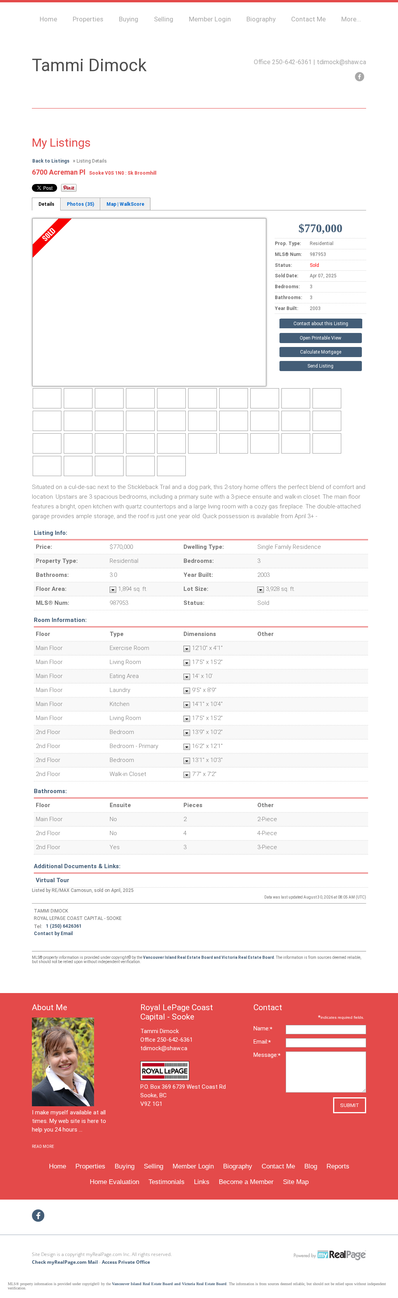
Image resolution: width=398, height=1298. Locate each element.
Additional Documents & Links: (77, 866)
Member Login (210, 19)
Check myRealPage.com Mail (65, 1262)
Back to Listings (51, 161)
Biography (261, 19)
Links (201, 1182)
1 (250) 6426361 (64, 926)
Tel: (38, 926)
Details (46, 204)
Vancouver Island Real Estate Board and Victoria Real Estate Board (208, 957)
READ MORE (43, 1146)
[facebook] (359, 76)
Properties (88, 19)
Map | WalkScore (125, 204)
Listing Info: (50, 532)
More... (351, 19)
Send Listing (320, 366)
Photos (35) (80, 204)
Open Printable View (320, 338)
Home (48, 19)
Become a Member (246, 1182)
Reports (337, 1166)
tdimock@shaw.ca (341, 62)
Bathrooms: (50, 791)
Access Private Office (126, 1262)
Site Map (296, 1182)
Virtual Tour (52, 880)
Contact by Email (53, 933)
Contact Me (308, 19)
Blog (310, 1166)
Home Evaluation (114, 1182)
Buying (128, 19)
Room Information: (60, 620)
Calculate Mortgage (320, 352)
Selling (163, 19)
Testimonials (166, 1182)
